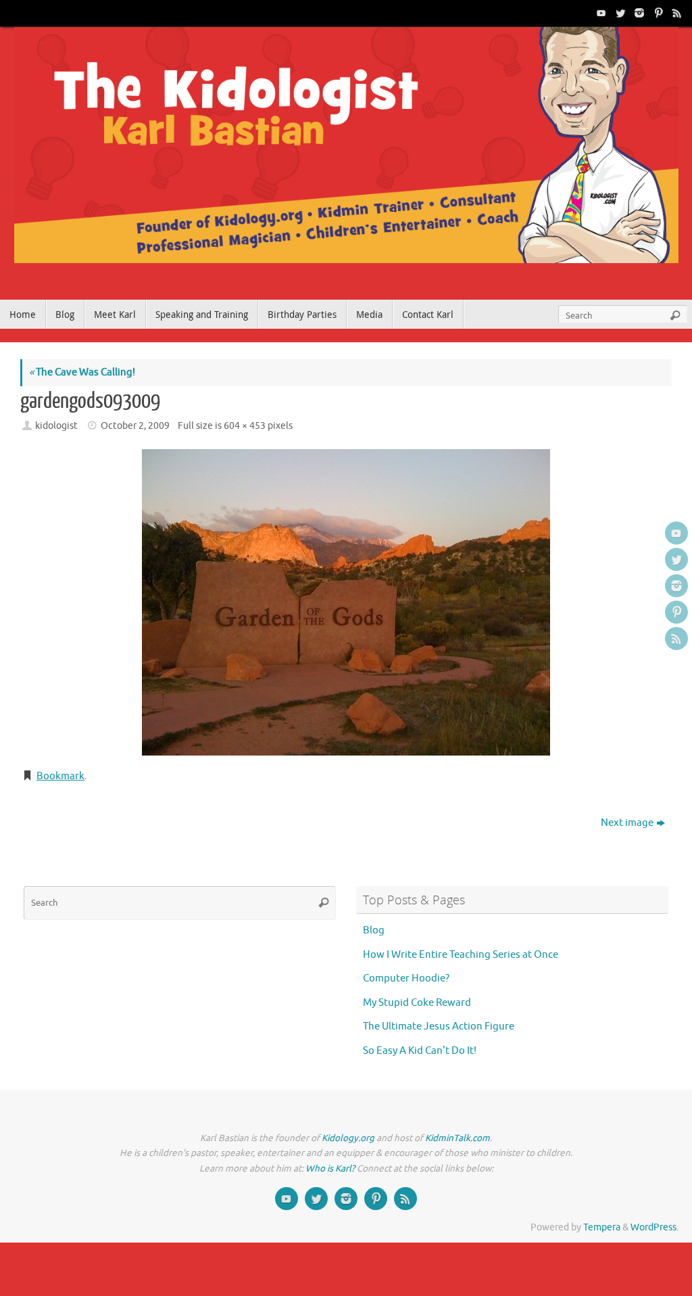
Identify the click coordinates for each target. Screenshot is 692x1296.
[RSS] (675, 12)
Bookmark (60, 776)
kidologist (56, 426)
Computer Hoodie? (406, 978)
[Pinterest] (656, 12)
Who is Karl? (330, 1168)
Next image (627, 822)
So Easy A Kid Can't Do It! (419, 1050)
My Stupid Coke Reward (417, 1002)
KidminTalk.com (457, 1138)
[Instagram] (637, 12)
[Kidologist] (600, 12)
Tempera (601, 1227)
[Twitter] (619, 12)
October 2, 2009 (135, 426)
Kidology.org (348, 1138)
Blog (374, 930)
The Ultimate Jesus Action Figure (438, 1026)
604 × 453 (245, 426)
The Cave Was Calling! (82, 372)
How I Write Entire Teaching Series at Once (460, 954)
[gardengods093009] (346, 602)
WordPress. (654, 1227)
